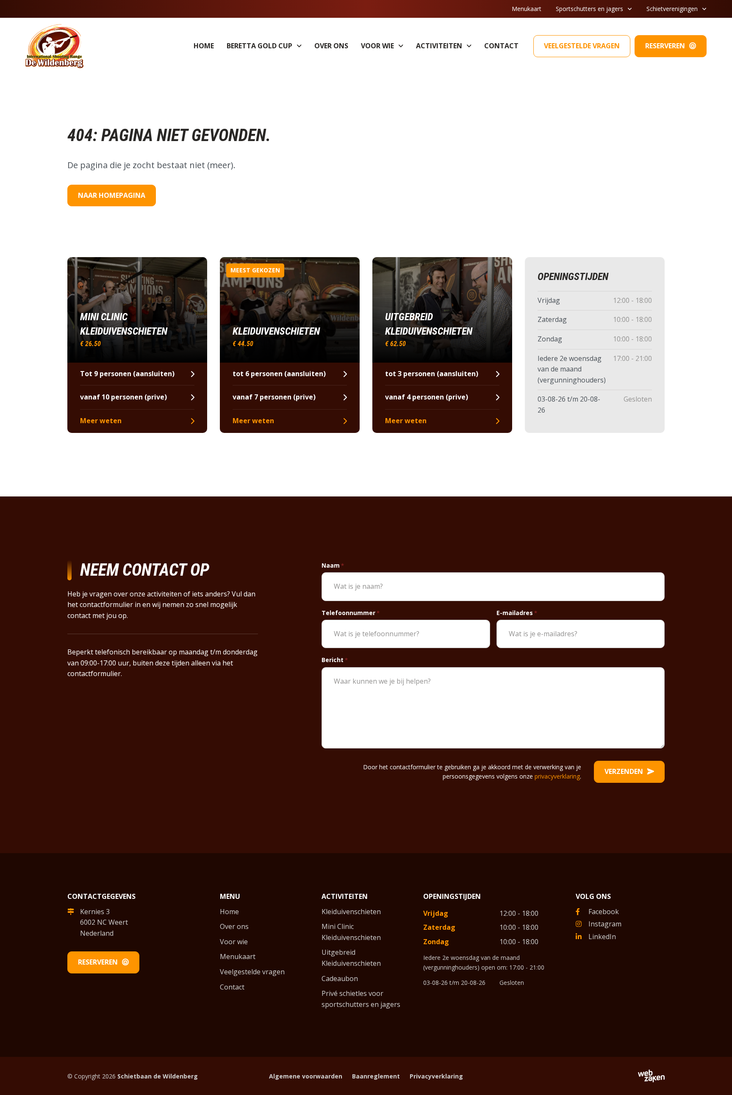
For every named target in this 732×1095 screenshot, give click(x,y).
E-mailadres (516, 613)
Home (204, 45)
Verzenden (623, 771)
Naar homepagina (111, 195)
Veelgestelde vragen (582, 45)
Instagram (604, 924)
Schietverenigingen (672, 9)
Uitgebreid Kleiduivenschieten (351, 958)
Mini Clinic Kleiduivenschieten (351, 932)
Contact (501, 45)
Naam (333, 565)
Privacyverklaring (436, 1076)
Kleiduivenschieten (351, 911)
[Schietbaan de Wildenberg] (54, 45)
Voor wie (377, 45)
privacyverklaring (557, 776)
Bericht (335, 660)
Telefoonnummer (351, 613)
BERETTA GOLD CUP (259, 45)
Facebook (603, 911)
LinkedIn (602, 936)
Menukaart (526, 9)
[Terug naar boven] (715, 1078)
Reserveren (665, 45)
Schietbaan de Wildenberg (157, 1076)
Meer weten (101, 420)
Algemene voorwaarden (305, 1076)
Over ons (331, 45)
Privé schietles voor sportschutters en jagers (361, 999)
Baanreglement (376, 1076)
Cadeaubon (340, 978)
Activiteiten (439, 45)
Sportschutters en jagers (589, 9)
